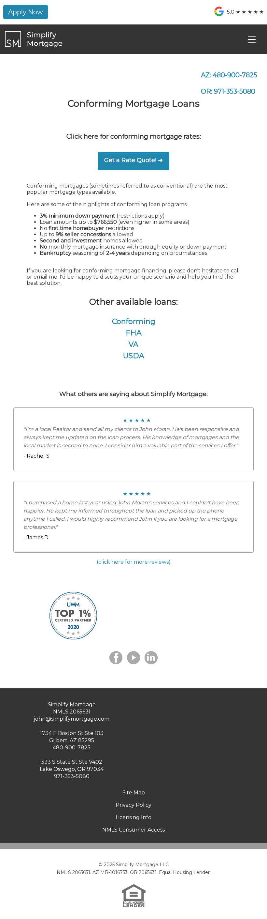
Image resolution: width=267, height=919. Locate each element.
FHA (134, 333)
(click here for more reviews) (134, 562)
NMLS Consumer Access (133, 830)
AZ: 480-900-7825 (229, 75)
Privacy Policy (133, 805)
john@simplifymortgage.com (71, 719)
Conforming (133, 321)
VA (133, 344)
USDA (133, 355)
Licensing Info (133, 817)
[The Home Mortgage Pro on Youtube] (133, 657)
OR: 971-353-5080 (228, 91)
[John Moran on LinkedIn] (151, 657)
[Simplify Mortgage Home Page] (33, 45)
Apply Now (25, 12)
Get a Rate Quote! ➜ (133, 160)
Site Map (133, 792)
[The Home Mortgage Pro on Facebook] (115, 657)
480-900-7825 (72, 747)
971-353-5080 (72, 776)
